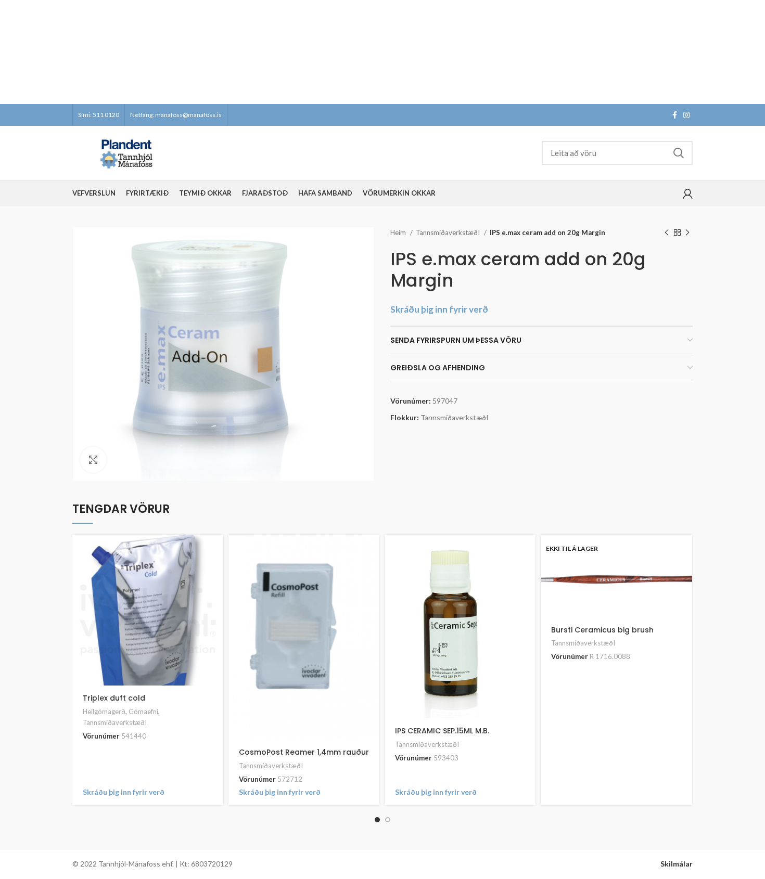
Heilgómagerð (104, 711)
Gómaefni (143, 711)
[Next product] (687, 233)
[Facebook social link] (674, 115)
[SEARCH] (679, 153)
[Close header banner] (752, 52)
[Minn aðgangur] (688, 193)
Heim (398, 232)
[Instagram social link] (686, 115)
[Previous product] (666, 233)
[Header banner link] (367, 52)
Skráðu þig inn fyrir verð (439, 309)
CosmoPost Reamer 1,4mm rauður (304, 752)
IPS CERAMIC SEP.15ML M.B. (442, 731)
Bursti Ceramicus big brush (602, 630)
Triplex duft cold (114, 698)
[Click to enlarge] (93, 460)
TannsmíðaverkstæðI (448, 232)
